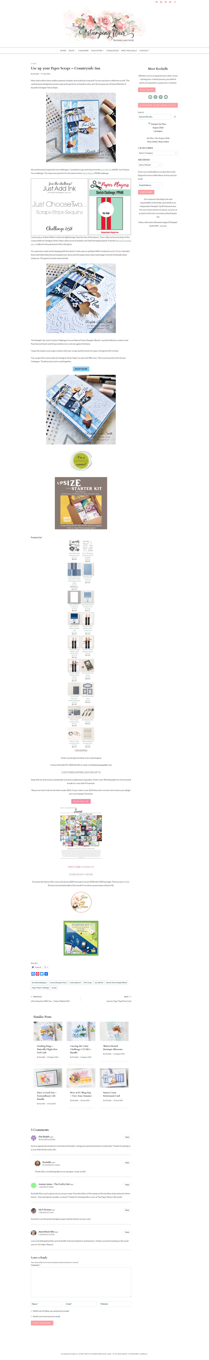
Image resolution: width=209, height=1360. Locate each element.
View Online (152, 141)
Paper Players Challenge (40, 988)
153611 (88, 721)
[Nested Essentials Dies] (87, 688)
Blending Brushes (87, 720)
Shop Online (164, 141)
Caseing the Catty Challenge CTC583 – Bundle (80, 1049)
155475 (74, 745)
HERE (126, 882)
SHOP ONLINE (81, 801)
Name (35, 1304)
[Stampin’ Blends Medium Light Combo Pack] (87, 618)
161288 (88, 745)
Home (63, 50)
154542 (74, 557)
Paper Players (88, 173)
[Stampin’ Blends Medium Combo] (87, 642)
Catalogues (112, 50)
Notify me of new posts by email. (46, 1316)
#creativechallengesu (39, 983)
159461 (74, 679)
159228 (74, 608)
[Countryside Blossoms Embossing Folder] (74, 688)
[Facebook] (156, 2)
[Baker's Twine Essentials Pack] (74, 733)
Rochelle (36, 74)
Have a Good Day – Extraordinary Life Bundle (46, 1096)
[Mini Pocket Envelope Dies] (74, 712)
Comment (35, 1265)
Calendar (83, 50)
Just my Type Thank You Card (118, 999)
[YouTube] (170, 2)
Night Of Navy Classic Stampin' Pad (74, 628)
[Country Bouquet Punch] (87, 665)
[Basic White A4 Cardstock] (74, 597)
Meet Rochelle (129, 50)
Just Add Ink (106, 169)
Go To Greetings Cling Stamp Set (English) (87, 555)
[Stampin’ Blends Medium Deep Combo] (74, 665)
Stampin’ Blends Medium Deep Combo (74, 675)
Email (69, 1304)
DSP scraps (88, 983)
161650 (88, 608)
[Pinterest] (166, 2)
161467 (74, 585)
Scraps (54, 988)
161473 (74, 702)
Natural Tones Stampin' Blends (116, 983)
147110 (74, 632)
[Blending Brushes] (87, 712)
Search (141, 112)
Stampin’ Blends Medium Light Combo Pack (88, 628)
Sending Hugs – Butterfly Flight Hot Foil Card (47, 1049)
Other (33, 64)
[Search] (175, 116)
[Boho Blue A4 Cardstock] (87, 569)
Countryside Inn (75, 983)
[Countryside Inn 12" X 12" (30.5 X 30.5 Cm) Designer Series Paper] (74, 569)
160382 (88, 676)
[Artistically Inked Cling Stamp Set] (74, 545)
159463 (88, 632)
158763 (88, 559)
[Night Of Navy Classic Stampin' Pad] (74, 618)
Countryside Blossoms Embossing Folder (74, 698)
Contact (144, 50)
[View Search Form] (175, 2)
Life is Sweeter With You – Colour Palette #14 (50, 999)
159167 (74, 723)
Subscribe (146, 192)
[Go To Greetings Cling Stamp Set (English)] (87, 545)
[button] (59, 206)
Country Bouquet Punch (58, 983)
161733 (88, 580)
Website (104, 1304)
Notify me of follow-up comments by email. (51, 1311)
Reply (127, 1137)
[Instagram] (161, 2)
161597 (88, 700)
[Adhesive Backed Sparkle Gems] (87, 733)
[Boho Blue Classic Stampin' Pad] (87, 597)
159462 (88, 653)
